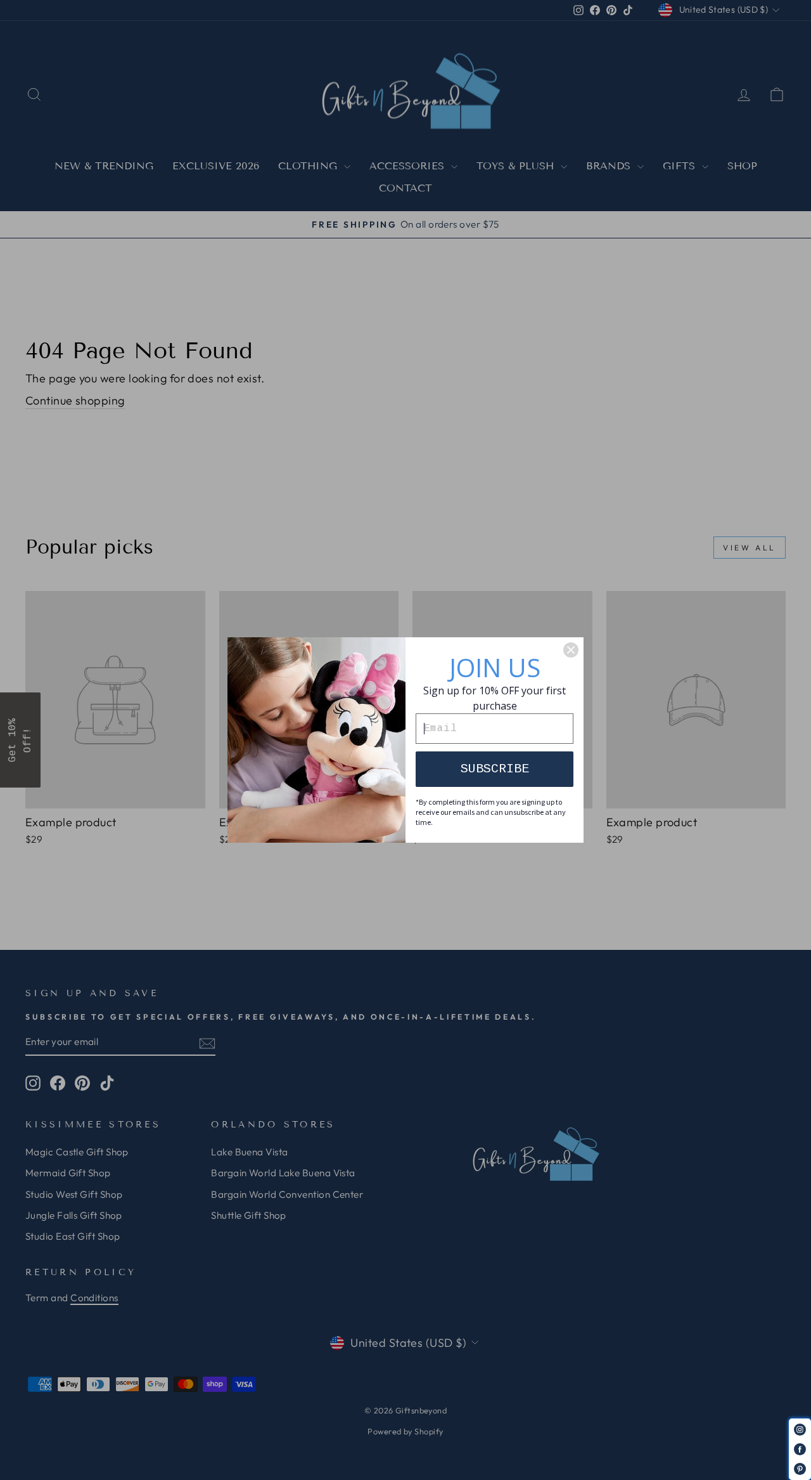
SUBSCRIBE (495, 769)
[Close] (570, 650)
